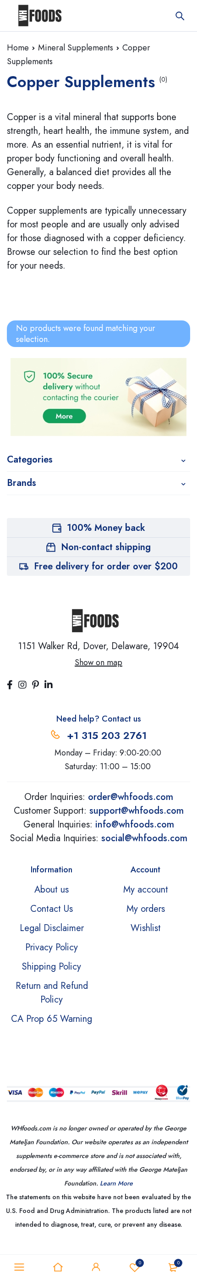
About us (51, 889)
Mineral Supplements (75, 48)
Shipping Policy (51, 966)
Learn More (116, 1183)
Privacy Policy (51, 947)
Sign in (96, 1267)
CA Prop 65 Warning (51, 1018)
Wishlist (140, 1262)
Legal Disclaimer (52, 928)
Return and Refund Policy (52, 992)
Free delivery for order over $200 (106, 566)
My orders (145, 908)
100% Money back (106, 528)
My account (145, 889)
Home (18, 48)
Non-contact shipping (106, 547)
